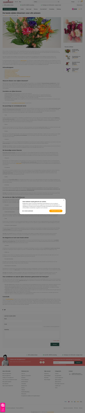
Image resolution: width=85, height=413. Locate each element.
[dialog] (42, 206)
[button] (28, 210)
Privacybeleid (50, 207)
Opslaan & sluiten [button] (55, 210)
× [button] (63, 200)
